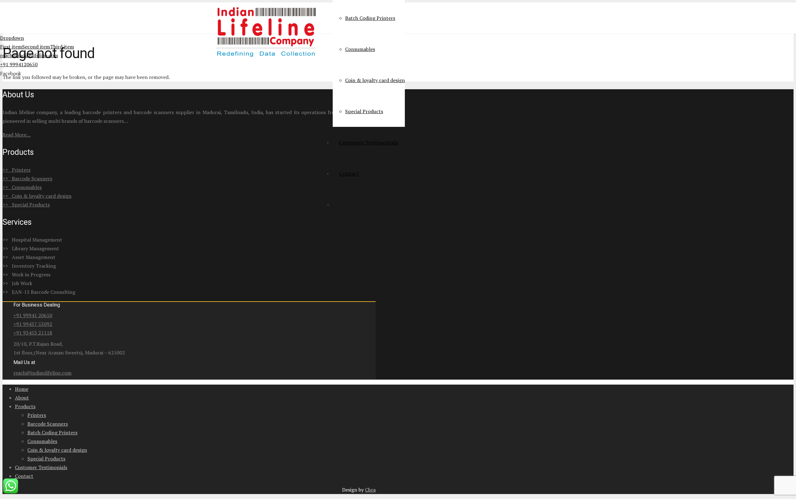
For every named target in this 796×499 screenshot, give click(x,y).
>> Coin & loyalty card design (37, 195)
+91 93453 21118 (32, 332)
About (22, 397)
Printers (36, 415)
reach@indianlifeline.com (29, 55)
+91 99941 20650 (32, 315)
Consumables (42, 441)
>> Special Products (26, 204)
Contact (24, 476)
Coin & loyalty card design (57, 449)
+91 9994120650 (19, 64)
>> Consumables (22, 187)
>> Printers (16, 169)
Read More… (16, 134)
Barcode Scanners (47, 423)
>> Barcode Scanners (27, 178)
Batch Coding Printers (52, 432)
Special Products (46, 458)
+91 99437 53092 (32, 324)
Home (21, 389)
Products (25, 406)
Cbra (370, 489)
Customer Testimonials (41, 467)
